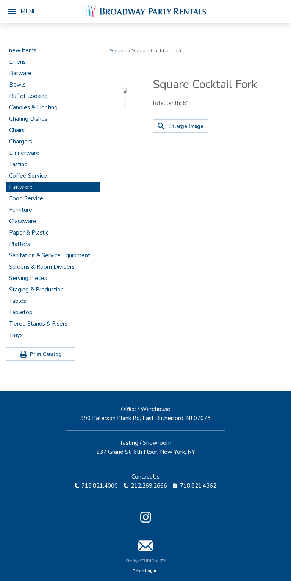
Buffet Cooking (28, 96)
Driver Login (144, 570)
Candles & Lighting (33, 107)
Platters (19, 244)
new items (22, 50)
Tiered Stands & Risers (38, 324)
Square (118, 50)
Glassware (22, 221)
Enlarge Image (185, 126)
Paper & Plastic (28, 232)
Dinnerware (24, 153)
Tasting (18, 164)
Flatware (21, 187)
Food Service (26, 198)
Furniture (20, 210)
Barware (20, 73)
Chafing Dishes (28, 119)
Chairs (17, 130)
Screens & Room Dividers (42, 267)
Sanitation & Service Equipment (49, 255)
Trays (16, 335)
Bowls (17, 84)
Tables (17, 301)
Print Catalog (46, 354)
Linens (17, 62)
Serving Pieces (28, 278)
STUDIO (152, 561)
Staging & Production (36, 289)
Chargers (20, 141)
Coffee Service (28, 175)
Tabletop (21, 312)
